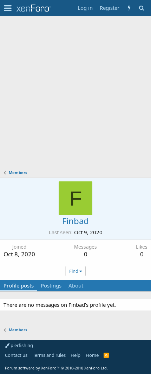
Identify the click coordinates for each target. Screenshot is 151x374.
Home (92, 355)
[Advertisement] (75, 94)
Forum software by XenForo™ (56, 367)
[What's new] (129, 7)
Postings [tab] (51, 285)
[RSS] (106, 355)
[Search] (141, 7)
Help (75, 355)
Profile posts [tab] (19, 285)
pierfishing (21, 345)
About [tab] (75, 285)
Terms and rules (49, 355)
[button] (7, 8)
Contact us (16, 355)
